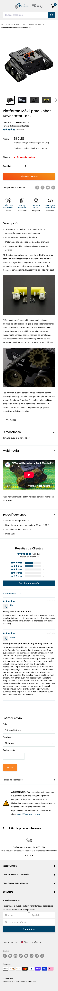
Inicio (3, 24)
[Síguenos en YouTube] (26, 956)
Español (35, 942)
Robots (10, 24)
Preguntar (36, 211)
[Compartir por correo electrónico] (53, 188)
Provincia (7, 737)
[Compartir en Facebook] (37, 188)
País (5, 724)
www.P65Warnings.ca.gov (28, 814)
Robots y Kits (20, 24)
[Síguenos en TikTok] (32, 956)
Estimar (10, 767)
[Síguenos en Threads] (42, 956)
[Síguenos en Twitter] (10, 956)
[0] (53, 6)
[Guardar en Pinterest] (42, 188)
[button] (56, 100)
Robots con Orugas (35, 24)
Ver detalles (22, 211)
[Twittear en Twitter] (48, 188)
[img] (9, 601)
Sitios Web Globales (10, 942)
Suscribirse (29, 929)
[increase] (34, 166)
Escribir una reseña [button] (29, 583)
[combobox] (25, 15)
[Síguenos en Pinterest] (21, 956)
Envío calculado (21, 148)
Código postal (9, 750)
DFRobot (7, 122)
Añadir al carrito (29, 176)
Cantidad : (7, 166)
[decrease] (17, 166)
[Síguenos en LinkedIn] (37, 956)
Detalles (8, 211)
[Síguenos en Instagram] (15, 956)
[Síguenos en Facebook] (5, 956)
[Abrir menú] (4, 6)
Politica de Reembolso (13, 780)
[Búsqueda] (51, 15)
